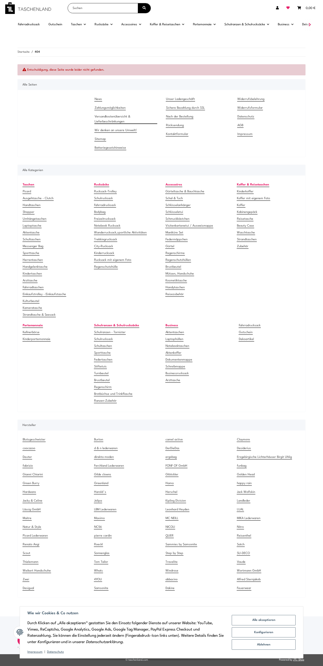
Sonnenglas (101, 553)
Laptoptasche (32, 225)
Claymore (243, 439)
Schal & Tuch (174, 198)
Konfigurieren (263, 632)
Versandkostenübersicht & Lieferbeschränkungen (112, 119)
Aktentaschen (175, 332)
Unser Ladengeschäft (180, 99)
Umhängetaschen (34, 218)
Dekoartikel (246, 339)
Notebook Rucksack (107, 225)
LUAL (240, 509)
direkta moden (104, 457)
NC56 (98, 527)
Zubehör (242, 246)
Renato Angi (31, 544)
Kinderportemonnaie (36, 339)
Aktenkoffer (173, 352)
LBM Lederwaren (105, 509)
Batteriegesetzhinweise (110, 147)
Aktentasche (31, 232)
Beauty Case (245, 225)
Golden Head (246, 474)
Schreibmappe (175, 366)
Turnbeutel (101, 373)
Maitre (27, 518)
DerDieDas (172, 448)
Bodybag (99, 212)
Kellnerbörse (31, 332)
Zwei (26, 579)
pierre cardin (103, 535)
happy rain (244, 483)
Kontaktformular (177, 134)
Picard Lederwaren (35, 535)
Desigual (28, 588)
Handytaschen (175, 287)
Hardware (29, 492)
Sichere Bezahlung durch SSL (185, 107)
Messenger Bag (33, 246)
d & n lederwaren (106, 448)
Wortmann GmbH (249, 570)
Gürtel (170, 246)
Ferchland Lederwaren (109, 465)
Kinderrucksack (104, 253)
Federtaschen (103, 359)
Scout (26, 553)
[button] (277, 8)
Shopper (28, 212)
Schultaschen (31, 239)
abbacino (172, 579)
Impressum (35, 651)
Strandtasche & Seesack (39, 314)
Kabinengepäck (247, 212)
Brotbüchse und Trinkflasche (113, 393)
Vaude (241, 561)
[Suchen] (144, 8)
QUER (170, 535)
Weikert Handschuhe (37, 570)
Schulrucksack (103, 198)
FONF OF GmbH (176, 465)
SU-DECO (243, 553)
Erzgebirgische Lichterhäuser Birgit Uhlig (264, 457)
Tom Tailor (101, 561)
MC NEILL (172, 518)
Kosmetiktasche (176, 280)
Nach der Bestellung (179, 116)
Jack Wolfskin (246, 492)
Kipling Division (176, 500)
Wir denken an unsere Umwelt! (116, 130)
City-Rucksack (103, 246)
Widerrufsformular (250, 107)
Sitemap (100, 139)
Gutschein (246, 332)
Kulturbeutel (31, 301)
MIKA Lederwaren (248, 518)
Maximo (99, 518)
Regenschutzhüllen (178, 260)
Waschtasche (246, 232)
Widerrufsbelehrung (250, 99)
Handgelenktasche (35, 266)
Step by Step (174, 553)
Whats (98, 570)
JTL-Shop (298, 660)
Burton (98, 439)
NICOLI (170, 527)
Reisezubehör (175, 294)
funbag (241, 465)
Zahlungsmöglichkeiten (110, 107)
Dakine (170, 588)
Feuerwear (244, 588)
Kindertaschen (32, 273)
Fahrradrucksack (105, 205)
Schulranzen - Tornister (110, 332)
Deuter (27, 457)
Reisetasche (245, 218)
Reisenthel (244, 535)
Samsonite (101, 588)
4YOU (98, 579)
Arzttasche (30, 280)
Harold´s (100, 492)
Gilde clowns (102, 474)
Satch (240, 544)
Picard (27, 191)
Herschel (171, 492)
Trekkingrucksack (105, 239)
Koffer (241, 205)
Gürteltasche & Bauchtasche (185, 191)
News (98, 99)
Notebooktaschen (177, 346)
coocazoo (29, 448)
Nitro (240, 527)
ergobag (171, 457)
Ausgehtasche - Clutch (38, 198)
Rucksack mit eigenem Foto (112, 260)
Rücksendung (175, 125)
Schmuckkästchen (177, 218)
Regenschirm (103, 387)
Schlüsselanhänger (178, 205)
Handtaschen (31, 205)
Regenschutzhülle (106, 266)
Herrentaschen (33, 260)
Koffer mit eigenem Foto (253, 198)
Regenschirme (175, 253)
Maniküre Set (174, 232)
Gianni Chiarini (33, 474)
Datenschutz (55, 651)
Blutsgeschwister (34, 439)
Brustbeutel (173, 266)
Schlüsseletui (174, 212)
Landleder (243, 500)
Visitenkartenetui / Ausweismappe (189, 225)
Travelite (172, 561)
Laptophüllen (174, 339)
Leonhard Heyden (177, 509)
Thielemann (30, 561)
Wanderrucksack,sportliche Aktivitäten (120, 232)
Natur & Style (32, 527)
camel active (174, 439)
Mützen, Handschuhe (180, 273)
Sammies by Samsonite (181, 544)
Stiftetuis (100, 366)
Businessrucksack (177, 373)
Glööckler (172, 474)
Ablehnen (263, 644)
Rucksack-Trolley (105, 191)
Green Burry (31, 483)
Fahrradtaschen (33, 287)
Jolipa (98, 500)
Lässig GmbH (32, 509)
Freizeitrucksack (105, 218)
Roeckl (98, 544)
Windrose (172, 570)
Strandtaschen (247, 239)
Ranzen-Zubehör (105, 400)
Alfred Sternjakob (249, 579)
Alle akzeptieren (263, 620)
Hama (170, 483)
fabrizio (28, 465)
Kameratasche (32, 307)
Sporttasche (31, 253)
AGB (240, 125)
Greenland (101, 483)
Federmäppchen (177, 239)
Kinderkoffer (245, 191)
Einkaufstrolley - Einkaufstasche (44, 294)
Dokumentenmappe (179, 359)
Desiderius (244, 448)
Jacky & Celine (32, 500)
